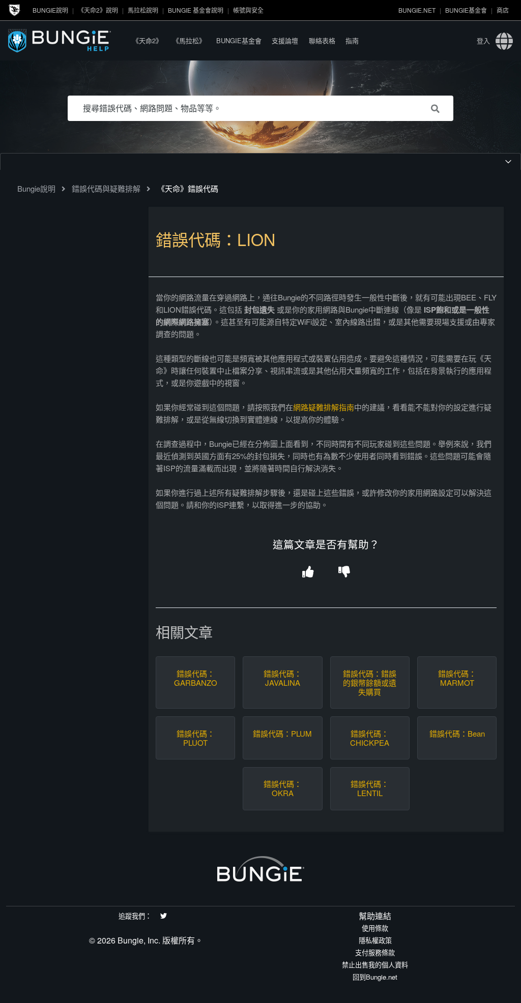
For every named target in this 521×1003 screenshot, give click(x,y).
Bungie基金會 (466, 10)
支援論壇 (285, 40)
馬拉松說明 (143, 10)
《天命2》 (147, 40)
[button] (308, 572)
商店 (503, 10)
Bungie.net (417, 10)
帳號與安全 (248, 10)
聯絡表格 (322, 40)
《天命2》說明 (98, 10)
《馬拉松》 (189, 40)
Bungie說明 (50, 10)
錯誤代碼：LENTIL (370, 788)
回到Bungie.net (375, 977)
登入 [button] (483, 40)
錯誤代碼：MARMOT (457, 678)
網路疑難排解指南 (323, 407)
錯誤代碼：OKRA (283, 788)
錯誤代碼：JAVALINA (283, 678)
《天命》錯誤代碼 (187, 188)
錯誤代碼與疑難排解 (106, 188)
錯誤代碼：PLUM (282, 733)
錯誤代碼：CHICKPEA (369, 738)
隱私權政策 (375, 940)
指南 (352, 40)
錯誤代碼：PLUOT (196, 738)
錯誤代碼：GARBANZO (195, 678)
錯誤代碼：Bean (457, 733)
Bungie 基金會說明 (195, 10)
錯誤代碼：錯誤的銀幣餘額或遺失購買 (369, 682)
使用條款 (375, 928)
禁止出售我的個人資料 (375, 964)
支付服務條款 (375, 952)
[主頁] (67, 40)
